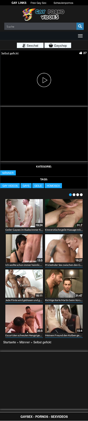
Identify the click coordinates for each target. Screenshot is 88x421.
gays (26, 185)
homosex (53, 185)
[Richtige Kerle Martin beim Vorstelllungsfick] (64, 283)
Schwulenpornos (63, 2)
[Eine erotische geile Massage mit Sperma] (64, 213)
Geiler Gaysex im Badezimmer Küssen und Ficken (32, 229)
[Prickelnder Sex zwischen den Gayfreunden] (64, 248)
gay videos (10, 185)
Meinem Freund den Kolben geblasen (66, 335)
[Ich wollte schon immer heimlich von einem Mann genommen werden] (24, 248)
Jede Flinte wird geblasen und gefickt (25, 300)
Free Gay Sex (38, 2)
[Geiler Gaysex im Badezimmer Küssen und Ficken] (24, 213)
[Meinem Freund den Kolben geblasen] (64, 319)
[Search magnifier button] (80, 26)
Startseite (9, 342)
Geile (38, 185)
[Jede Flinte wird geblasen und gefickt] (24, 283)
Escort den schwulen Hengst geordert (26, 335)
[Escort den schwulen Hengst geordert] (24, 319)
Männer (8, 173)
